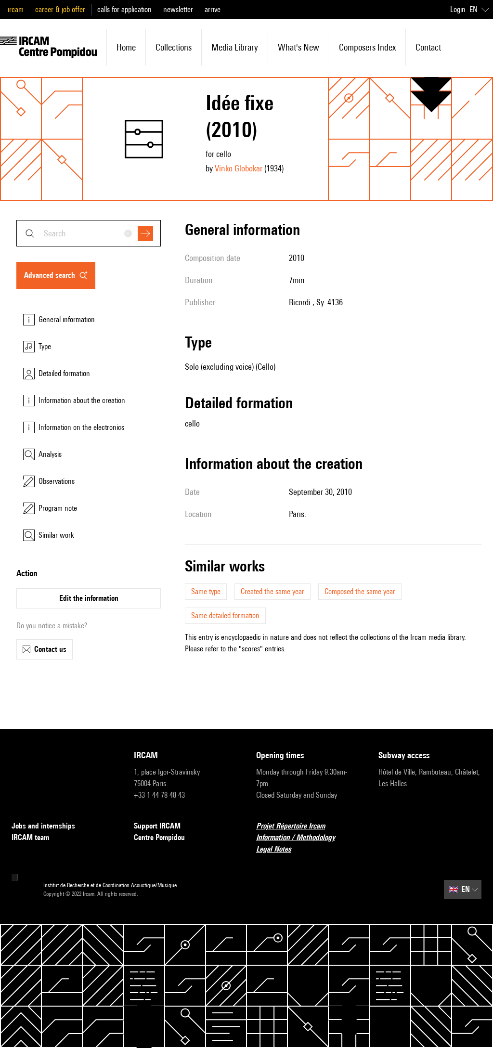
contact (428, 47)
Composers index (367, 47)
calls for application (124, 9)
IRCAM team (30, 837)
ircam (16, 9)
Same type (206, 591)
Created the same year (272, 591)
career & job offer (60, 9)
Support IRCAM (157, 825)
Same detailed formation (225, 615)
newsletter (178, 9)
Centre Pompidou (159, 837)
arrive (213, 9)
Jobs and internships (43, 825)
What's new (298, 47)
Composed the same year (359, 591)
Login (458, 9)
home (126, 47)
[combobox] (88, 233)
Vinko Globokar (238, 168)
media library (234, 47)
